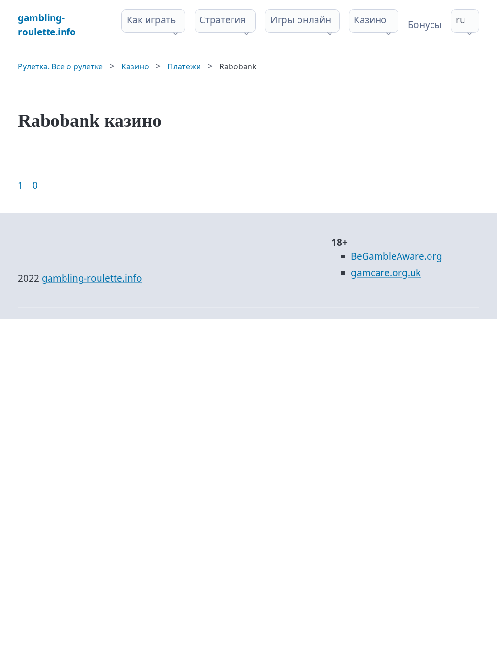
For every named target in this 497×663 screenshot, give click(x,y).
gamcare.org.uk (386, 272)
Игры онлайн (300, 20)
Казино (370, 20)
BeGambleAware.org (396, 256)
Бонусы (425, 24)
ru (460, 20)
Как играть (151, 20)
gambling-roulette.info (92, 278)
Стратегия (222, 20)
